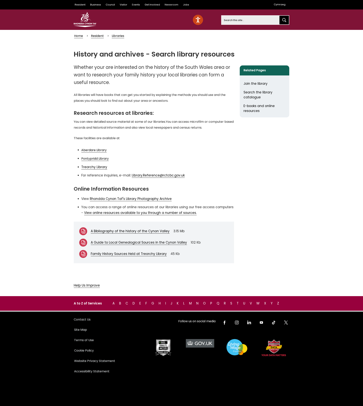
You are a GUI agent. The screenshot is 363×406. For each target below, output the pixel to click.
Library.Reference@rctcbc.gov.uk (158, 175)
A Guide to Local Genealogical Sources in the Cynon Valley (139, 242)
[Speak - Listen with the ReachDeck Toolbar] (198, 20)
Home (78, 36)
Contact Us (82, 319)
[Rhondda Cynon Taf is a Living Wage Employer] (236, 347)
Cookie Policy (84, 350)
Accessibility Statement (91, 371)
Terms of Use (84, 340)
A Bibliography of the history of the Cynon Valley (130, 231)
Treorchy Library (94, 167)
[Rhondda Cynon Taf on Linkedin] (249, 322)
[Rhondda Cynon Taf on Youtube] (261, 322)
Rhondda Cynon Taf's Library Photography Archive (131, 198)
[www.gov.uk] (163, 348)
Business (95, 4)
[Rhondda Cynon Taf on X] (286, 322)
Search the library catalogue (258, 94)
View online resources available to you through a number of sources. (140, 212)
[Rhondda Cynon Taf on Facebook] (224, 322)
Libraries (118, 36)
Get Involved (152, 4)
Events (136, 4)
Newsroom (171, 4)
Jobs (186, 4)
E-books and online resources (259, 108)
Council (110, 4)
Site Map (80, 330)
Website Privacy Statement (94, 361)
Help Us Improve (87, 285)
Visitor (123, 4)
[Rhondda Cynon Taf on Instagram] (236, 322)
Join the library (256, 83)
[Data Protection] (273, 348)
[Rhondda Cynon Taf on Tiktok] (273, 322)
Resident (80, 4)
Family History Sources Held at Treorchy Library (129, 254)
